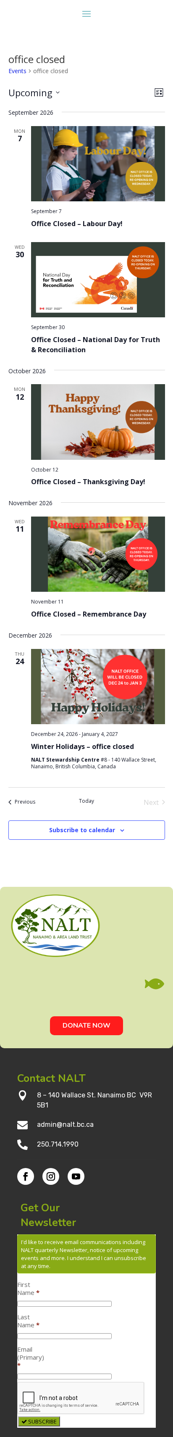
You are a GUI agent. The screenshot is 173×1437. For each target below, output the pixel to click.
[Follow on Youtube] (76, 1176)
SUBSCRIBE (42, 1421)
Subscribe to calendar (82, 830)
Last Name (28, 1321)
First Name (28, 1288)
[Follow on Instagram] (50, 1176)
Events (17, 71)
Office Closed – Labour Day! (77, 223)
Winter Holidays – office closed (82, 746)
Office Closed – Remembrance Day (88, 614)
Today (86, 801)
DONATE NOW (86, 1025)
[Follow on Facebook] (25, 1176)
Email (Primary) (30, 1357)
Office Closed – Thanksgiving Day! (88, 481)
